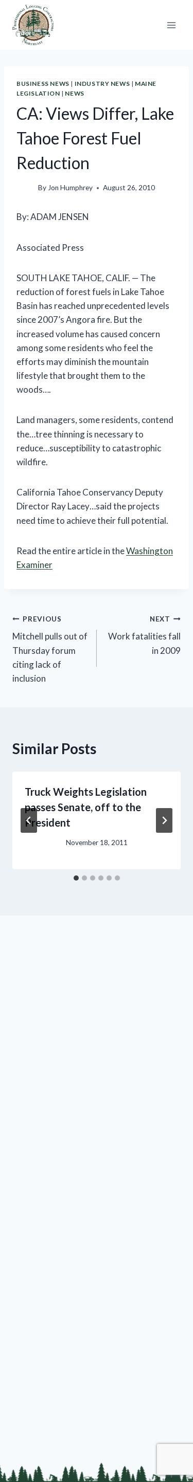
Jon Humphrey (70, 188)
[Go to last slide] (29, 820)
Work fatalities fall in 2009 (144, 635)
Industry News (102, 83)
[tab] (76, 878)
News (74, 93)
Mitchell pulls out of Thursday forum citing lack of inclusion (49, 649)
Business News (42, 83)
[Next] (164, 820)
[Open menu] (171, 25)
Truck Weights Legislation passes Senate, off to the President (86, 807)
